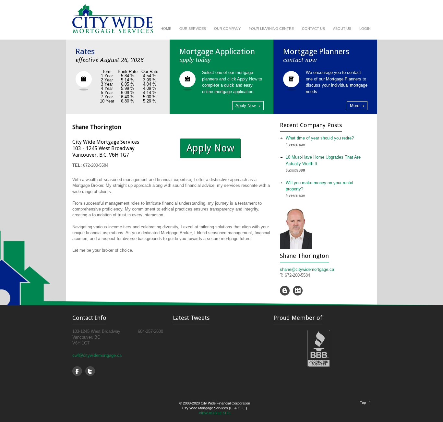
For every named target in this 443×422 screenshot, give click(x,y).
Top (363, 402)
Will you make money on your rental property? (319, 186)
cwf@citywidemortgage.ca (97, 355)
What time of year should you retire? (320, 138)
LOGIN (365, 28)
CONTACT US (313, 28)
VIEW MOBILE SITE (215, 413)
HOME (166, 28)
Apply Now (245, 105)
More (354, 105)
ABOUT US (342, 28)
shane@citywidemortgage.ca (307, 269)
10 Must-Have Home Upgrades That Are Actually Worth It (323, 160)
